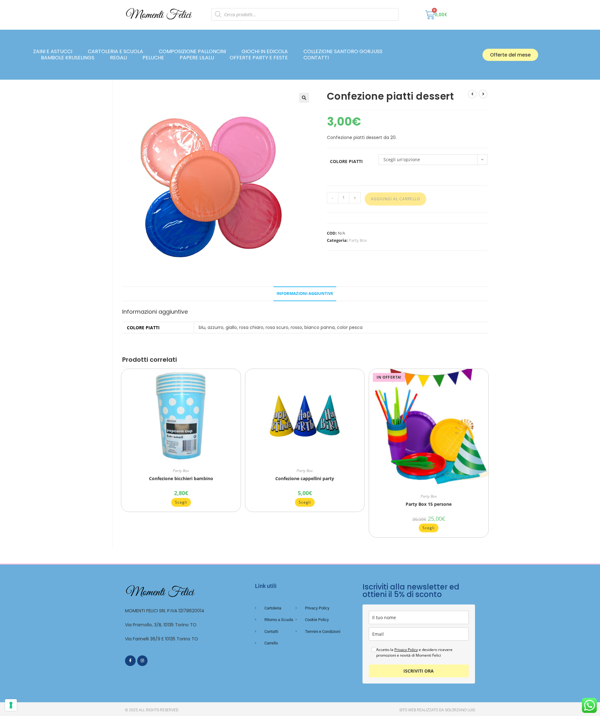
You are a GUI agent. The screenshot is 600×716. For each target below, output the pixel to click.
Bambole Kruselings (67, 58)
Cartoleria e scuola (115, 51)
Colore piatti (346, 161)
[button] (304, 98)
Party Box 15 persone (429, 504)
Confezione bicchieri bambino (181, 478)
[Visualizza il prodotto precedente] (472, 94)
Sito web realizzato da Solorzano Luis (437, 710)
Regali (118, 58)
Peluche (153, 58)
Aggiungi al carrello (395, 198)
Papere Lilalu (197, 58)
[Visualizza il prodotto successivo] (483, 94)
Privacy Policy (406, 649)
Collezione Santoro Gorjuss (342, 51)
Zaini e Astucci (52, 51)
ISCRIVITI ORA (418, 671)
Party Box (358, 240)
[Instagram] (142, 660)
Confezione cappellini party (304, 478)
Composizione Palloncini (192, 51)
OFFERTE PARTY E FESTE (259, 58)
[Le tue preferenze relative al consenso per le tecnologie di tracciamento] (11, 705)
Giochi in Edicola (265, 51)
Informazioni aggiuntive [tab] (305, 293)
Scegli (181, 502)
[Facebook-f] (130, 660)
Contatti (316, 58)
